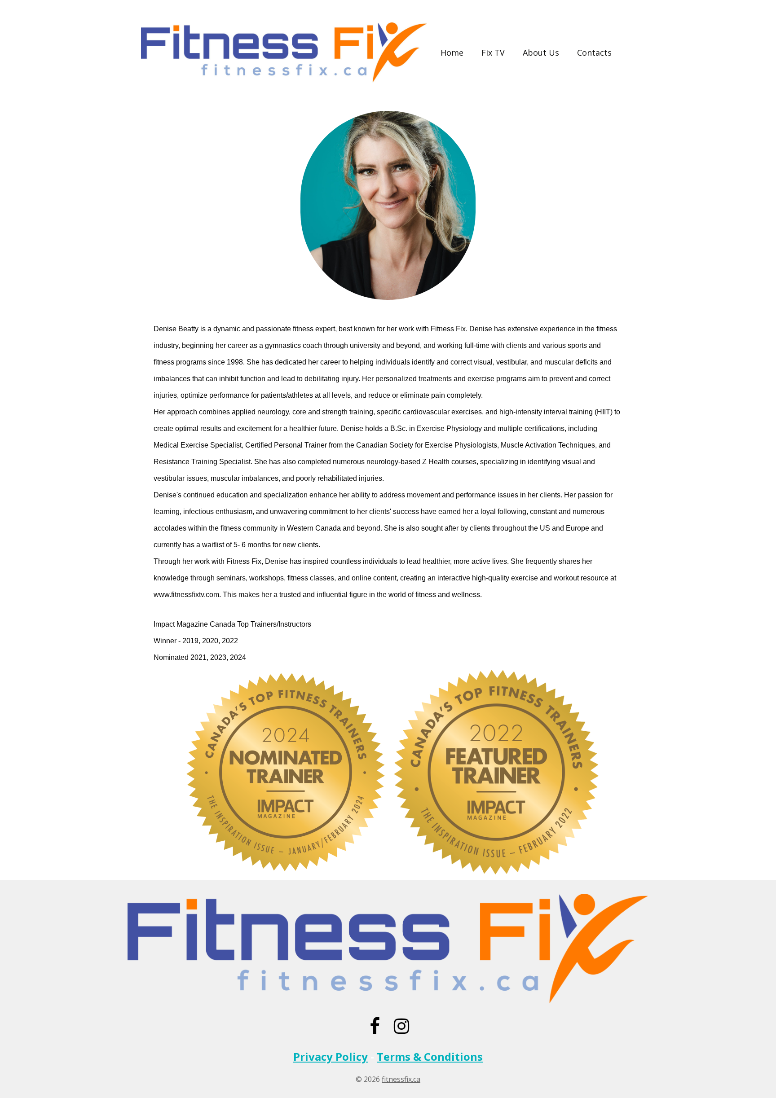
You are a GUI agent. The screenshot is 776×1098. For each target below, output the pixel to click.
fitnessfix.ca (401, 1079)
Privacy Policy (330, 1056)
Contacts (594, 52)
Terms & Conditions (430, 1056)
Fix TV (493, 52)
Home (452, 52)
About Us (541, 52)
